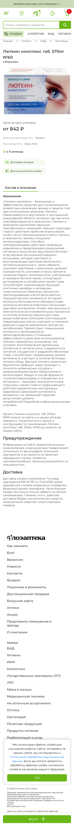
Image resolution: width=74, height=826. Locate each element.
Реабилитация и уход (24, 737)
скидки (13, 34)
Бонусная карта (20, 601)
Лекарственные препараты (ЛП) (34, 676)
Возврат (14, 580)
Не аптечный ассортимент (29, 703)
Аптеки (13, 608)
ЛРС (10, 683)
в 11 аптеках (14, 151)
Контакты (15, 573)
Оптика (13, 710)
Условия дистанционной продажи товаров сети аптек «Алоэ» (35, 801)
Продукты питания (22, 731)
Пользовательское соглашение (23, 795)
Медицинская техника (25, 696)
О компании (17, 632)
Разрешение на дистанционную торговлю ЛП (31, 799)
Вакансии (15, 560)
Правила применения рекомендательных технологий (35, 793)
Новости (14, 566)
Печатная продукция (24, 724)
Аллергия (36, 34)
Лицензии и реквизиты (26, 587)
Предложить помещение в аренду (29, 623)
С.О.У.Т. (10, 804)
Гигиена (65, 34)
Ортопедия (16, 717)
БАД (51, 34)
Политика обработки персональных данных (30, 797)
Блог (11, 553)
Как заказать (17, 546)
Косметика (16, 669)
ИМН (11, 662)
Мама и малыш (19, 689)
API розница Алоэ (16, 806)
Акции (12, 614)
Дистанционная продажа (28, 594)
